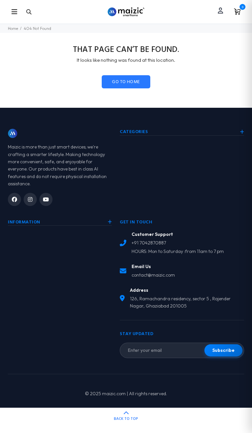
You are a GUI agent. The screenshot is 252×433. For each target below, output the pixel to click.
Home (13, 28)
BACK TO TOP (126, 419)
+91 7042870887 (149, 243)
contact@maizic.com (153, 275)
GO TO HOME (126, 82)
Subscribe (223, 350)
